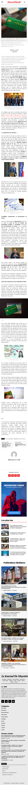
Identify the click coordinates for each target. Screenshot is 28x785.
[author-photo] (2, 590)
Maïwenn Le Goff (14, 50)
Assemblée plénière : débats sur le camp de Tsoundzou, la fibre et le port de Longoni (17, 540)
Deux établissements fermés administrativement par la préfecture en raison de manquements (18, 527)
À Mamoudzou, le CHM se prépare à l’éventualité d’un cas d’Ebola (18, 533)
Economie (7, 38)
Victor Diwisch (6, 667)
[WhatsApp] (18, 475)
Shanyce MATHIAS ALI (7, 641)
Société (3, 738)
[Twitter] (12, 475)
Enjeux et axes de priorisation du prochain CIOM (20, 444)
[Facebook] (9, 475)
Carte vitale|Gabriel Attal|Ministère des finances (15, 438)
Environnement (4, 760)
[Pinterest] (15, 475)
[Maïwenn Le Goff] (14, 454)
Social (2, 754)
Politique (21, 38)
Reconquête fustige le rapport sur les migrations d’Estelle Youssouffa (6, 445)
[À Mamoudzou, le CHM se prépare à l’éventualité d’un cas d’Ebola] (5, 533)
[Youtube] (13, 701)
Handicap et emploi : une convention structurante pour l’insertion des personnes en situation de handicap (18, 547)
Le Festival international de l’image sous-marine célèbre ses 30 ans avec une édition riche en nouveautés (18, 553)
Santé (2, 743)
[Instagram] (6, 701)
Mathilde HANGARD (7, 590)
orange (14, 38)
